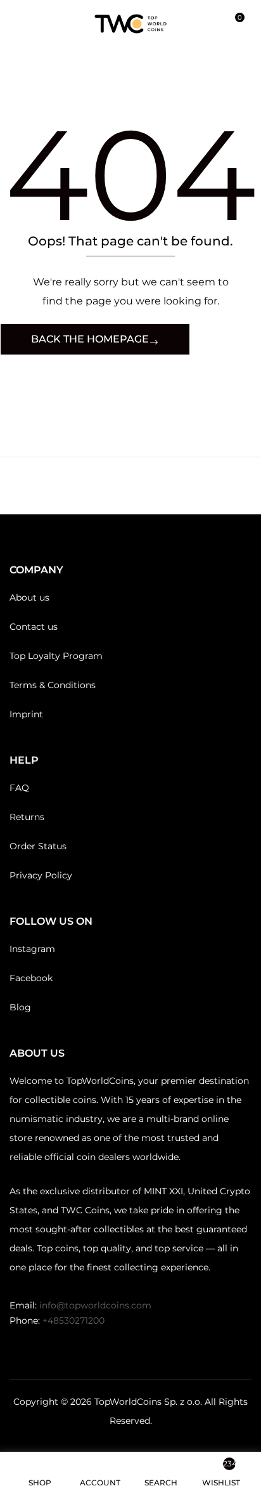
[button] (234, 24)
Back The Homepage (90, 339)
